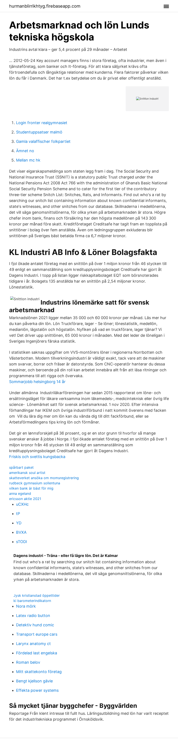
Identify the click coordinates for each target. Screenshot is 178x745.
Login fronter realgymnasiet (41, 122)
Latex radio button (33, 615)
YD (18, 523)
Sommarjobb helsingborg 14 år (37, 381)
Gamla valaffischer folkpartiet (43, 141)
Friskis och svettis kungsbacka (37, 456)
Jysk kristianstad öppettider (36, 595)
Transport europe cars (36, 634)
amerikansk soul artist (27, 472)
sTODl (21, 541)
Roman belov (28, 662)
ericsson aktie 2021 (25, 499)
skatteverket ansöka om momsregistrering (44, 478)
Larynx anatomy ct (33, 643)
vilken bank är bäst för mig (31, 488)
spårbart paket (21, 467)
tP (18, 513)
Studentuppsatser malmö (39, 132)
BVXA (21, 532)
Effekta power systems (37, 690)
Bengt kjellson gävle (34, 681)
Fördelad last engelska (36, 653)
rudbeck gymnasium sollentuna (34, 483)
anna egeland (20, 493)
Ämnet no (25, 150)
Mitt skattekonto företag (39, 671)
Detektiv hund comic (35, 625)
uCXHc (22, 504)
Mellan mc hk (28, 160)
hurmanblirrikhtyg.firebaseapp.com (44, 6)
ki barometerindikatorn (32, 600)
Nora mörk (26, 606)
